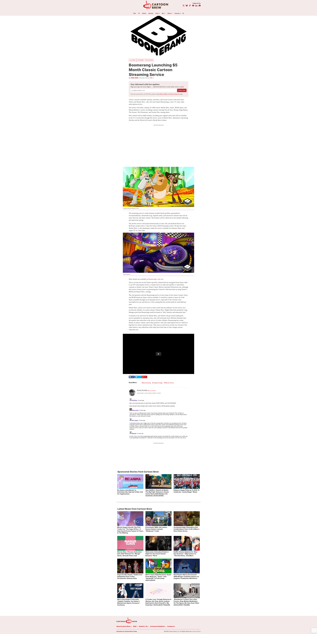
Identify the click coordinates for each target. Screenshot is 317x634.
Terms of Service (174, 94)
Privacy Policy (163, 94)
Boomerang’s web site (155, 279)
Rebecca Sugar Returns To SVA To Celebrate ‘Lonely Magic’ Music (186, 491)
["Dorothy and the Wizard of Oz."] (158, 187)
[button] (158, 354)
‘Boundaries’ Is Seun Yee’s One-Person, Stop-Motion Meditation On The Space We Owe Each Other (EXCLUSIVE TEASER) (186, 602)
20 (153, 78)
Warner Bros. (169, 383)
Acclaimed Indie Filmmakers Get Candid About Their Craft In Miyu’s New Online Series (186, 529)
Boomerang (147, 383)
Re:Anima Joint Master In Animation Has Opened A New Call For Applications (130, 492)
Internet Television (145, 60)
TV (139, 13)
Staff (134, 626)
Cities (169, 13)
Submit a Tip (143, 626)
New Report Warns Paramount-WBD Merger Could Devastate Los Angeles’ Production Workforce (186, 576)
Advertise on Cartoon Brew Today (126, 631)
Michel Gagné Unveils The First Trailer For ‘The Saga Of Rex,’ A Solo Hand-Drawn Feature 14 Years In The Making (130, 530)
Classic (133, 60)
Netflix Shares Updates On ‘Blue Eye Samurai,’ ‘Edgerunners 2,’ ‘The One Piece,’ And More (185, 554)
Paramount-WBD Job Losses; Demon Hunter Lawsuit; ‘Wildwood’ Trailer (156, 529)
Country (177, 13)
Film (134, 13)
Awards (150, 13)
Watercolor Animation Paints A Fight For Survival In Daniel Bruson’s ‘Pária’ (157, 554)
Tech (156, 13)
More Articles (152, 390)
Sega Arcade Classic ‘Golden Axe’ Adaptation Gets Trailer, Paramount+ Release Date (130, 576)
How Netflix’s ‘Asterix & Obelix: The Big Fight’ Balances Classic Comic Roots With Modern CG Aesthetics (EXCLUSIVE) (157, 493)
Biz (163, 13)
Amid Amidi (134, 78)
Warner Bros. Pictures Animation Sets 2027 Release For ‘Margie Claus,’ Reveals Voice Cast (129, 554)
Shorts (144, 13)
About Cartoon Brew (123, 626)
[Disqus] (158, 418)
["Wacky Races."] (158, 253)
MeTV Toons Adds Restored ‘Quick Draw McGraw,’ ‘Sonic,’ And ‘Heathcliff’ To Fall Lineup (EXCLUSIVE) (158, 577)
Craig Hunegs (158, 383)
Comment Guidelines (157, 626)
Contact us (171, 626)
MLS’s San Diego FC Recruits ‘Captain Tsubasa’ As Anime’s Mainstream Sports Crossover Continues (128, 602)
